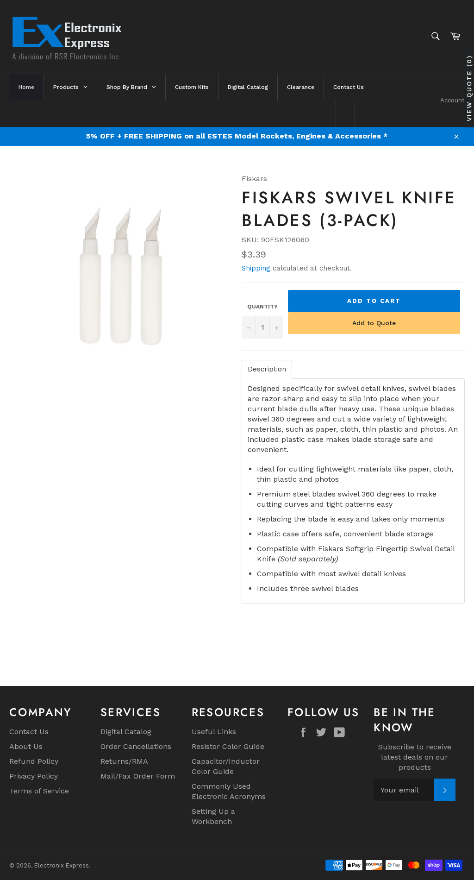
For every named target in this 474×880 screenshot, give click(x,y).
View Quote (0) (469, 88)
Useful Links (214, 731)
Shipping (256, 268)
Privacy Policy (33, 776)
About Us (26, 746)
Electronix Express (61, 865)
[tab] (267, 369)
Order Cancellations (135, 746)
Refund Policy (33, 761)
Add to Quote (374, 323)
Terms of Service (39, 790)
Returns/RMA (124, 761)
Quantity (262, 306)
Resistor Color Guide (228, 746)
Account (452, 100)
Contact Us (29, 731)
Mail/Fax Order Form (137, 776)
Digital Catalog (125, 731)
